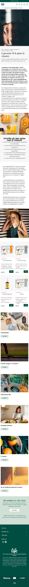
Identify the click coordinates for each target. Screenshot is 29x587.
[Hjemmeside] (2, 4)
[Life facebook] (5, 542)
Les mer (4, 336)
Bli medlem (14, 510)
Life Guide (7, 49)
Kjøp (11, 271)
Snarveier (4, 535)
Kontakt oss (5, 531)
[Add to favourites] (13, 243)
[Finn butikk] (16, 4)
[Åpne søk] (15, 8)
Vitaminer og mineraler (14, 49)
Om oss (4, 528)
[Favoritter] (19, 4)
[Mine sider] (21, 4)
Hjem (2, 49)
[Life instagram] (3, 542)
